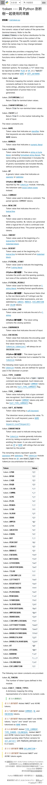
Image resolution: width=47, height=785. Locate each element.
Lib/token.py (14, 20)
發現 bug (39, 780)
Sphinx (32, 783)
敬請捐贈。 (40, 776)
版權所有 (10, 762)
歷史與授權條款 (36, 771)
